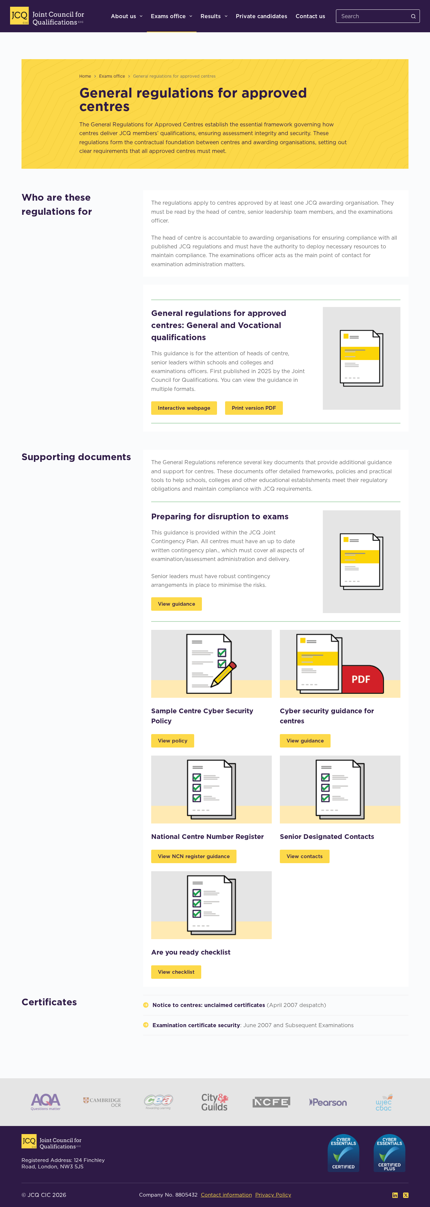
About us (123, 16)
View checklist (176, 971)
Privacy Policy (273, 1194)
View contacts (305, 856)
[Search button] (413, 16)
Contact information (226, 1194)
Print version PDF (254, 407)
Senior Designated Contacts (327, 836)
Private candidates (261, 16)
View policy (172, 740)
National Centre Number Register (207, 836)
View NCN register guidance (194, 856)
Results (211, 16)
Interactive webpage (184, 407)
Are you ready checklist (190, 952)
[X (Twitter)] (405, 1195)
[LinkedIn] (395, 1195)
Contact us (310, 16)
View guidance (176, 603)
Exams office (168, 16)
